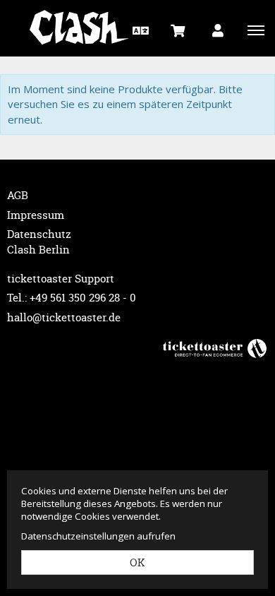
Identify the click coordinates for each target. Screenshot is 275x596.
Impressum (35, 215)
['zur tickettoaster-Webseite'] (215, 348)
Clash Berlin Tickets (88, 28)
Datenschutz (39, 234)
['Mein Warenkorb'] (178, 29)
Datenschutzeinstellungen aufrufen (98, 536)
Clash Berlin (38, 249)
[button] (138, 29)
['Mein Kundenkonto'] (217, 29)
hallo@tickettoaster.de (64, 317)
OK (137, 562)
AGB (17, 195)
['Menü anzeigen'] (256, 29)
